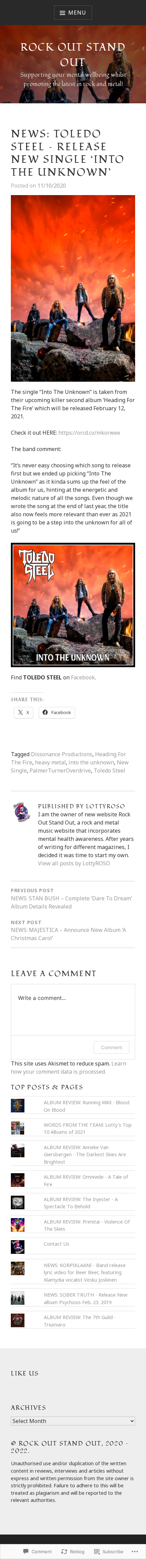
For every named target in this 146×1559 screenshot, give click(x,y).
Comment (111, 1047)
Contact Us (56, 1244)
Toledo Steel (109, 770)
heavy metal (50, 762)
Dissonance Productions (61, 754)
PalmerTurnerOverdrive (60, 770)
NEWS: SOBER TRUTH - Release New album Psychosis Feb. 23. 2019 (85, 1298)
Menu (77, 12)
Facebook (83, 677)
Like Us (25, 1373)
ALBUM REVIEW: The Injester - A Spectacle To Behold (81, 1203)
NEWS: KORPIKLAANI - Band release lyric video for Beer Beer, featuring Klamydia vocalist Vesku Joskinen (85, 1272)
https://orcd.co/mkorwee (89, 432)
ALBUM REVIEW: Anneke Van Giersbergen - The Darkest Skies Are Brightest (85, 1154)
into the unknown (91, 762)
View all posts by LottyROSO (74, 863)
